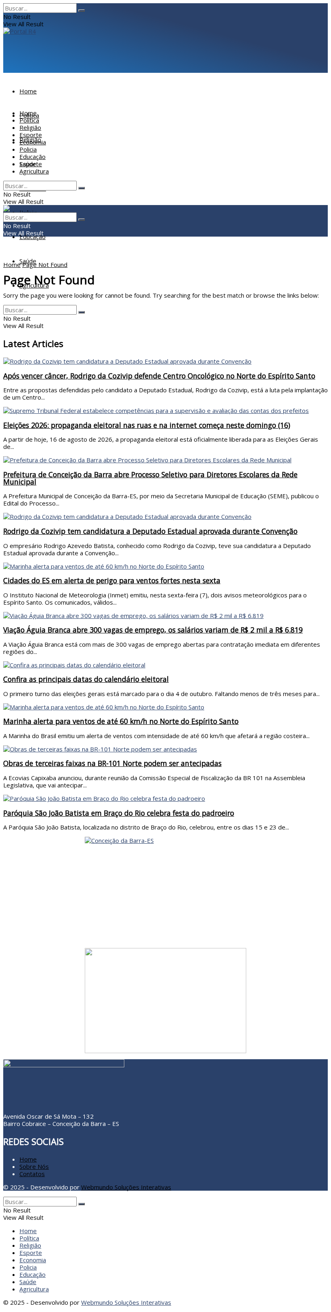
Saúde (27, 164)
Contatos (32, 1174)
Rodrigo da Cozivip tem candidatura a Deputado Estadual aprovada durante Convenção (150, 531)
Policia (28, 149)
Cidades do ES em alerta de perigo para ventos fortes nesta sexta (111, 580)
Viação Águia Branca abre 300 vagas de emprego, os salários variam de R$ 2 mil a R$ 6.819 (153, 630)
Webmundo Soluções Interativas (126, 1187)
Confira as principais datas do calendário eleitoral (86, 679)
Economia (32, 142)
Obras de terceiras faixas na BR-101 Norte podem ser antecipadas (112, 763)
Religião (30, 127)
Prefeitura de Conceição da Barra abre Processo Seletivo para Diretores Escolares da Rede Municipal (150, 478)
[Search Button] (81, 10)
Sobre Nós (34, 1166)
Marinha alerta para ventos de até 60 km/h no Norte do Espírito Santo (121, 721)
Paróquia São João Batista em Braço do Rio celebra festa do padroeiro (118, 813)
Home (28, 91)
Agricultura (34, 285)
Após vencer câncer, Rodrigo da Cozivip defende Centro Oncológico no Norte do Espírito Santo (159, 376)
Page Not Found (44, 264)
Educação (32, 237)
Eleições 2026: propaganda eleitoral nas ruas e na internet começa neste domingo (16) (146, 425)
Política (29, 120)
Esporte (30, 135)
